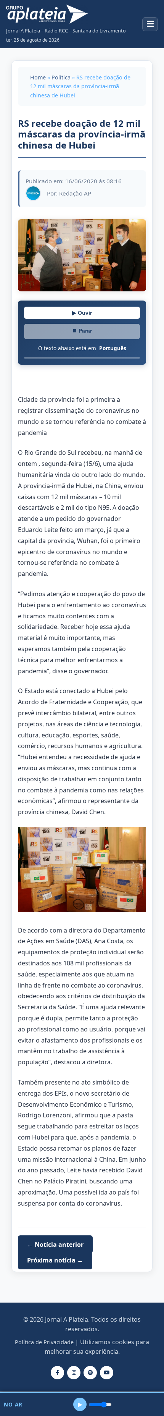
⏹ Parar (82, 331)
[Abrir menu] (150, 24)
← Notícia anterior (55, 1244)
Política (61, 77)
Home (38, 77)
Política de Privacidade (44, 1342)
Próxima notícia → (55, 1260)
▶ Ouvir (82, 313)
